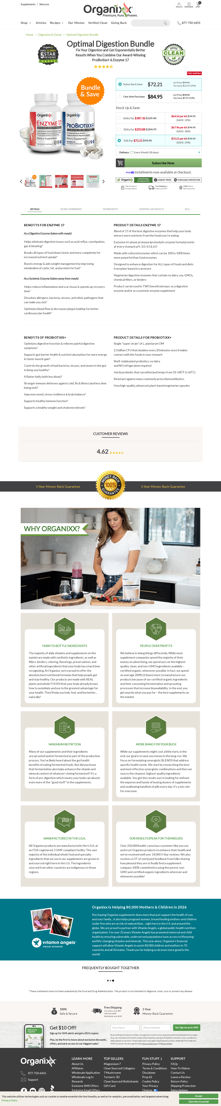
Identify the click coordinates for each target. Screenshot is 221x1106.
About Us (77, 1064)
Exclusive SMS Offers (85, 1086)
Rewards (77, 1081)
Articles (41, 23)
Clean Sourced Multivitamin (121, 1081)
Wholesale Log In (83, 1077)
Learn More (82, 1058)
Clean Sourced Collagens (119, 1068)
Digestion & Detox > (51, 34)
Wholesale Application (86, 1072)
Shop (24, 23)
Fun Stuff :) (152, 1058)
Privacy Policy (9, 1100)
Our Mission (76, 23)
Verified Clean (97, 23)
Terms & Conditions (154, 1068)
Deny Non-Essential (199, 1101)
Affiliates (77, 1068)
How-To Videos (180, 1068)
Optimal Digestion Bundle (82, 34)
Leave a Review (180, 1077)
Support (178, 1058)
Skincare (44, 4)
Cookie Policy (150, 1081)
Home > (31, 34)
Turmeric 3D (112, 1077)
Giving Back (119, 23)
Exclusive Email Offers (86, 1090)
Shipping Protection (183, 1086)
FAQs (174, 1064)
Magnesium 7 (112, 1064)
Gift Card (109, 1086)
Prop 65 (147, 1077)
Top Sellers (113, 1058)
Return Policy (179, 1081)
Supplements (28, 4)
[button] (103, 66)
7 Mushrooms (112, 1072)
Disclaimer (149, 1072)
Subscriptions (179, 1090)
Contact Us (178, 1072)
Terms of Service (149, 1043)
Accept (198, 1095)
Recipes (53, 23)
